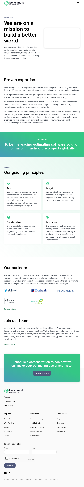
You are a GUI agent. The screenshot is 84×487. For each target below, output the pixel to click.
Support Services (25, 479)
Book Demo (8, 431)
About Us (7, 419)
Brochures (60, 423)
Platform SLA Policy (51, 479)
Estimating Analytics (37, 431)
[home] (14, 3)
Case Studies (61, 427)
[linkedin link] (9, 473)
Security (14, 479)
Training (6, 427)
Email (33, 448)
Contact (7, 435)
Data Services (35, 435)
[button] (78, 3)
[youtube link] (5, 473)
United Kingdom (9, 401)
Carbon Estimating (36, 419)
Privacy (6, 479)
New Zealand (8, 405)
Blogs (59, 419)
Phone (6, 448)
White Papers (61, 431)
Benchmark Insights (37, 427)
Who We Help (9, 423)
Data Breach (38, 479)
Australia (7, 397)
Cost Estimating (35, 423)
